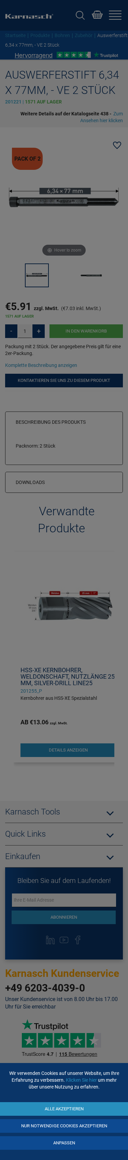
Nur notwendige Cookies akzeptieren (64, 1125)
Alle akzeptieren (64, 1108)
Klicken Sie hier (81, 1080)
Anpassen (64, 1142)
